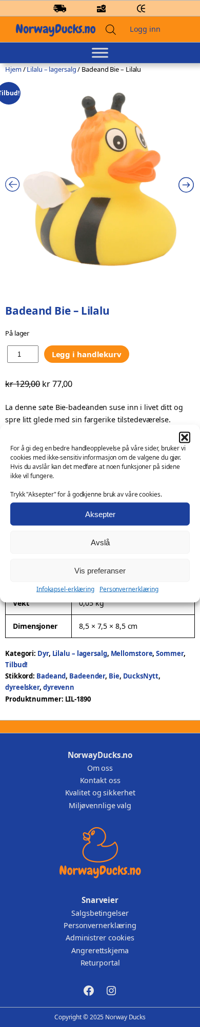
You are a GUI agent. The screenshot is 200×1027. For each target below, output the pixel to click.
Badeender (87, 676)
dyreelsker (22, 687)
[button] (184, 438)
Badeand (51, 676)
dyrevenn (58, 687)
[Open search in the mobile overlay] (111, 29)
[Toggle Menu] (100, 53)
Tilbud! (16, 664)
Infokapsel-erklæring (65, 589)
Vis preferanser (100, 570)
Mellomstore (132, 653)
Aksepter (100, 513)
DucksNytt (140, 676)
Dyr (43, 653)
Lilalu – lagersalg (51, 69)
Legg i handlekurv (87, 354)
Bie (114, 676)
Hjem (13, 69)
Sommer (169, 653)
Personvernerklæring (128, 589)
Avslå (100, 542)
